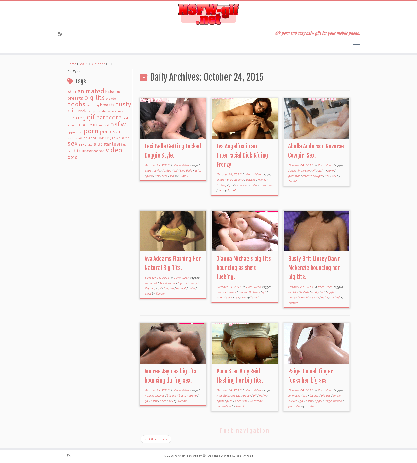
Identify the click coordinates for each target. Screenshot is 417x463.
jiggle (331, 292)
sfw (89, 144)
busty (123, 103)
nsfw (118, 123)
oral (79, 131)
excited (251, 180)
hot (125, 118)
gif (91, 117)
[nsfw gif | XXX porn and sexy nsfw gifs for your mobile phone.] (208, 14)
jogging (169, 288)
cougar (92, 111)
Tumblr (183, 176)
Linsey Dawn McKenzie (303, 297)
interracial (73, 125)
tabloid (335, 297)
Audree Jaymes (155, 395)
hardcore (109, 117)
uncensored (93, 150)
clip (72, 110)
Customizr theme (242, 456)
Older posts (156, 439)
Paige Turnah (333, 401)
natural (104, 125)
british (304, 292)
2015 (84, 63)
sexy (82, 144)
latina (84, 125)
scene (125, 138)
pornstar (75, 137)
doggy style (152, 170)
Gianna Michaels (249, 292)
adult (71, 91)
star (107, 144)
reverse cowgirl (312, 176)
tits (77, 150)
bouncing (92, 105)
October (98, 63)
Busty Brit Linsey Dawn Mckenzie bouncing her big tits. (314, 268)
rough (116, 138)
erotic (102, 111)
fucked (167, 170)
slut (97, 143)
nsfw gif (179, 456)
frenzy (262, 180)
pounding (104, 137)
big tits (94, 97)
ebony (192, 395)
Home (71, 63)
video (114, 149)
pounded (90, 138)
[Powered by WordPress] (204, 454)
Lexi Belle (186, 170)
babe (109, 91)
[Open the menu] (356, 46)
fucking (76, 117)
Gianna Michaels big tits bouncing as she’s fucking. (243, 268)
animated (90, 90)
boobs (76, 103)
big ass (314, 395)
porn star (111, 131)
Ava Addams (167, 283)
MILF (93, 124)
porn (91, 130)
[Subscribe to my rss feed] (61, 34)
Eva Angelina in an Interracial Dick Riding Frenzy (242, 155)
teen (117, 143)
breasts (107, 104)
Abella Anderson (299, 170)
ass (305, 395)
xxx (72, 156)
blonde (111, 98)
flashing (150, 288)
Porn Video (181, 165)
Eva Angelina (235, 180)
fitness (112, 111)
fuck (120, 111)
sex (72, 143)
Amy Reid (222, 395)
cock (82, 111)
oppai (71, 132)
